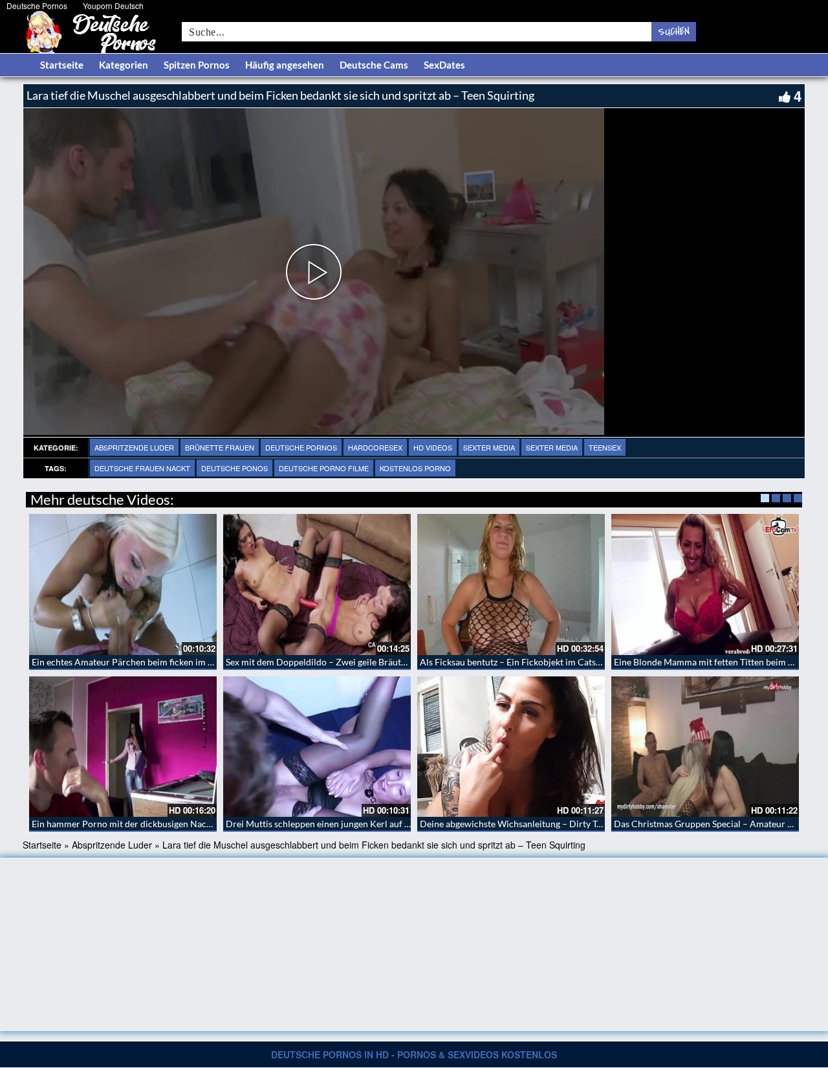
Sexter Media (489, 447)
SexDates (444, 65)
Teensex (605, 447)
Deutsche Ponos (234, 468)
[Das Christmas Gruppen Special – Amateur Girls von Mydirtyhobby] (705, 747)
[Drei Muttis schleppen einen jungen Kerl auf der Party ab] (317, 747)
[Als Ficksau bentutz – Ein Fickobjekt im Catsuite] (511, 584)
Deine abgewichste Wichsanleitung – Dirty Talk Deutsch (532, 823)
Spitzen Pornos (197, 65)
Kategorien (123, 65)
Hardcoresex (375, 447)
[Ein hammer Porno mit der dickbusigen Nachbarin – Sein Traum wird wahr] (123, 747)
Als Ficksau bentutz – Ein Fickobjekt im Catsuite (515, 661)
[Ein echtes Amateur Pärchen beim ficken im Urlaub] (123, 584)
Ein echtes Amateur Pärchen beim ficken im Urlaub (133, 661)
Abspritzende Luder (134, 447)
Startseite (61, 65)
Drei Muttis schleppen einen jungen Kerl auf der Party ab (339, 823)
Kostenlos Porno (415, 468)
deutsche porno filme (324, 468)
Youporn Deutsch (113, 5)
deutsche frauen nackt (142, 468)
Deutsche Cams (374, 65)
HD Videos (432, 447)
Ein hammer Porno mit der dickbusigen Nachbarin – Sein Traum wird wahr (181, 823)
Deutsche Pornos (36, 5)
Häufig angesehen (284, 65)
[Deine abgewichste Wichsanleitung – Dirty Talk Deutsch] (511, 747)
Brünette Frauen (219, 447)
